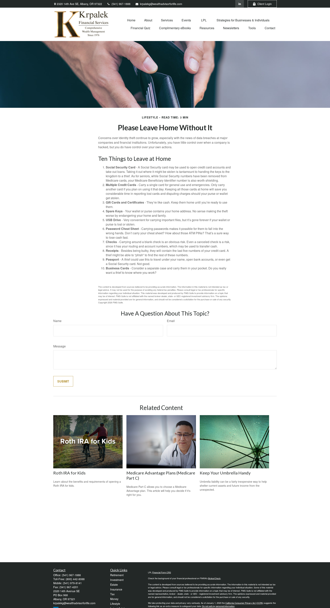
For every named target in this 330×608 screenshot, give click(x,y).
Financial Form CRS (161, 572)
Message (59, 346)
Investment (117, 580)
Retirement (117, 575)
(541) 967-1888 (121, 4)
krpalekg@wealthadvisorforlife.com (161, 4)
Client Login (264, 4)
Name (57, 321)
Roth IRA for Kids (69, 472)
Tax (112, 594)
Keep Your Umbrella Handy (225, 472)
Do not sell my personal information (218, 606)
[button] (131, 20)
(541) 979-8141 (72, 583)
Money (114, 599)
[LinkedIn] (239, 4)
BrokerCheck (214, 578)
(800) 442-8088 (75, 579)
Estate (114, 584)
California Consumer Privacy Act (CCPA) (244, 602)
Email (171, 321)
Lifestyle (115, 604)
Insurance (116, 589)
